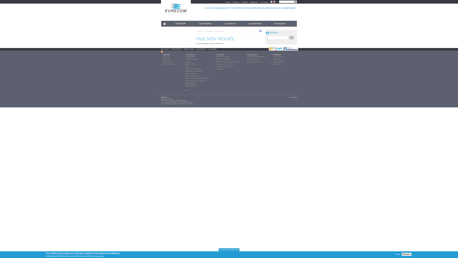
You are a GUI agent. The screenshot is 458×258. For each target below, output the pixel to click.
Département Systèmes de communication (227, 61)
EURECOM (180, 24)
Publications (235, 1)
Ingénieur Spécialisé (190, 73)
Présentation (166, 56)
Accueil (165, 24)
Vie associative (277, 59)
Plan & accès (165, 49)
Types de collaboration (253, 59)
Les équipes (219, 68)
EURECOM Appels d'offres (170, 64)
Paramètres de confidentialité (229, 250)
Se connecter (264, 1)
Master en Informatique (191, 76)
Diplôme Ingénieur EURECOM (193, 71)
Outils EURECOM (176, 49)
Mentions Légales (189, 49)
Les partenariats (255, 24)
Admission (188, 61)
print (260, 30)
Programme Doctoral (190, 83)
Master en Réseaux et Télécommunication (196, 78)
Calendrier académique (191, 59)
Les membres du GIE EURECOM (256, 56)
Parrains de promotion (279, 61)
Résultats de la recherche (223, 56)
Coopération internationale (192, 68)
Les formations (205, 24)
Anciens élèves (277, 64)
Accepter (397, 254)
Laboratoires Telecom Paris (223, 66)
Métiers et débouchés (191, 85)
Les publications (201, 49)
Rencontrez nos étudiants (254, 61)
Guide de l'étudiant (278, 56)
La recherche (230, 24)
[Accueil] (176, 12)
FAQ (186, 90)
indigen (295, 97)
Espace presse (167, 59)
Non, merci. (407, 254)
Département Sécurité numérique (225, 64)
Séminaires (245, 1)
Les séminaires (212, 49)
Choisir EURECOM (190, 56)
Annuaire (227, 1)
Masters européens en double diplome (195, 80)
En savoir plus (99, 256)
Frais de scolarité (189, 64)
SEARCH (273, 33)
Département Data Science (223, 59)
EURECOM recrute (168, 61)
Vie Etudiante (279, 24)
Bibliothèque (254, 1)
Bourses (187, 66)
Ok (295, 2)
